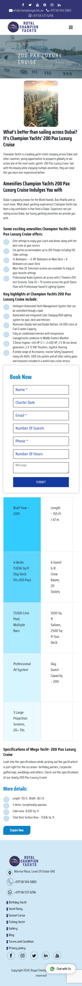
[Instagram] (52, 5)
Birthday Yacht (17, 902)
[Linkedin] (59, 5)
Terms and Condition (21, 941)
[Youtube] (37, 5)
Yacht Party (16, 908)
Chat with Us (64, 968)
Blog (11, 935)
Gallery (13, 928)
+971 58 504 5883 (60, 10)
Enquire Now (17, 830)
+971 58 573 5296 (43, 15)
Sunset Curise (17, 915)
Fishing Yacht (17, 922)
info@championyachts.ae (28, 10)
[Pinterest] (45, 5)
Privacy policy (17, 948)
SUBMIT (41, 482)
